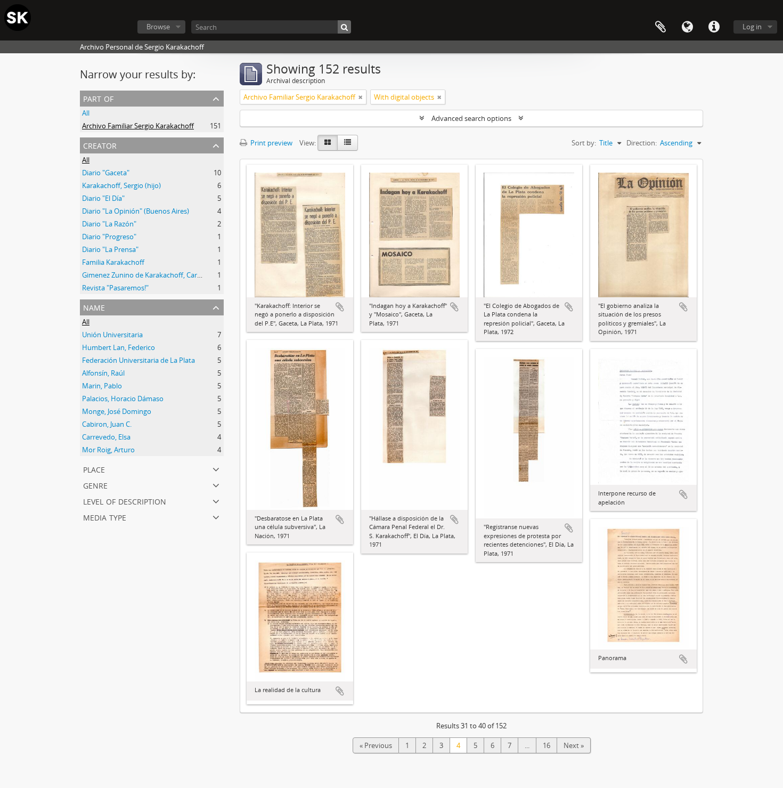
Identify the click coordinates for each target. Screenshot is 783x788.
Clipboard (660, 27)
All (85, 113)
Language (687, 27)
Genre (95, 484)
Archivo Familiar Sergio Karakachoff (138, 126)
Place (94, 468)
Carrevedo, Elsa (106, 437)
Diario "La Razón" (109, 224)
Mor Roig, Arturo (108, 449)
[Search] (344, 27)
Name (94, 306)
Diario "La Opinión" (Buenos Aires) (135, 211)
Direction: (641, 143)
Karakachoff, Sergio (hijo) (121, 185)
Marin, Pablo (102, 386)
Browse (158, 26)
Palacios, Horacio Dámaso (123, 398)
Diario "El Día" (103, 198)
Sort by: (584, 143)
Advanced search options (471, 118)
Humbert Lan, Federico (118, 347)
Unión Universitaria (112, 334)
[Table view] (347, 143)
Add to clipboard (340, 307)
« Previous (376, 745)
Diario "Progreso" (109, 236)
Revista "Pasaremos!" (115, 288)
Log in (752, 26)
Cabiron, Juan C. (107, 424)
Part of (98, 98)
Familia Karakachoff (113, 262)
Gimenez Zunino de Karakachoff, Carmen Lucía (156, 275)
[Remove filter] (360, 97)
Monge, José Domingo (116, 411)
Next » (574, 745)
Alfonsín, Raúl (103, 373)
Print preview (270, 143)
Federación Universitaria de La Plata (138, 360)
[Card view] (327, 143)
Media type (104, 516)
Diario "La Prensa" (110, 249)
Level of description (124, 500)
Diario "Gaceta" (105, 172)
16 (546, 745)
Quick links (713, 27)
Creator (100, 144)
